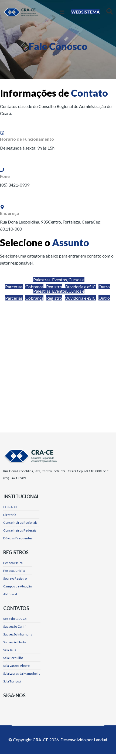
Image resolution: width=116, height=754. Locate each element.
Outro (104, 286)
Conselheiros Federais (19, 530)
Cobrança (34, 286)
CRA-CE (40, 739)
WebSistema (85, 11)
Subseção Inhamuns (17, 634)
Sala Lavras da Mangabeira (21, 673)
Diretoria (9, 515)
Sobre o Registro (15, 578)
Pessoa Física (13, 563)
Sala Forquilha (13, 658)
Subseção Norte (14, 642)
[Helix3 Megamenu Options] (62, 11)
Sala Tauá (9, 650)
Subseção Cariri (14, 626)
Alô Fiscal (10, 594)
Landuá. (101, 739)
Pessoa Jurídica (14, 571)
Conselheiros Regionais (20, 522)
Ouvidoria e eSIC (80, 286)
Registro (54, 286)
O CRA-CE (10, 507)
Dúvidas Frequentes (18, 538)
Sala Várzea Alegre (16, 666)
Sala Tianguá (12, 681)
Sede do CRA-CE (15, 619)
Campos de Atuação (17, 586)
